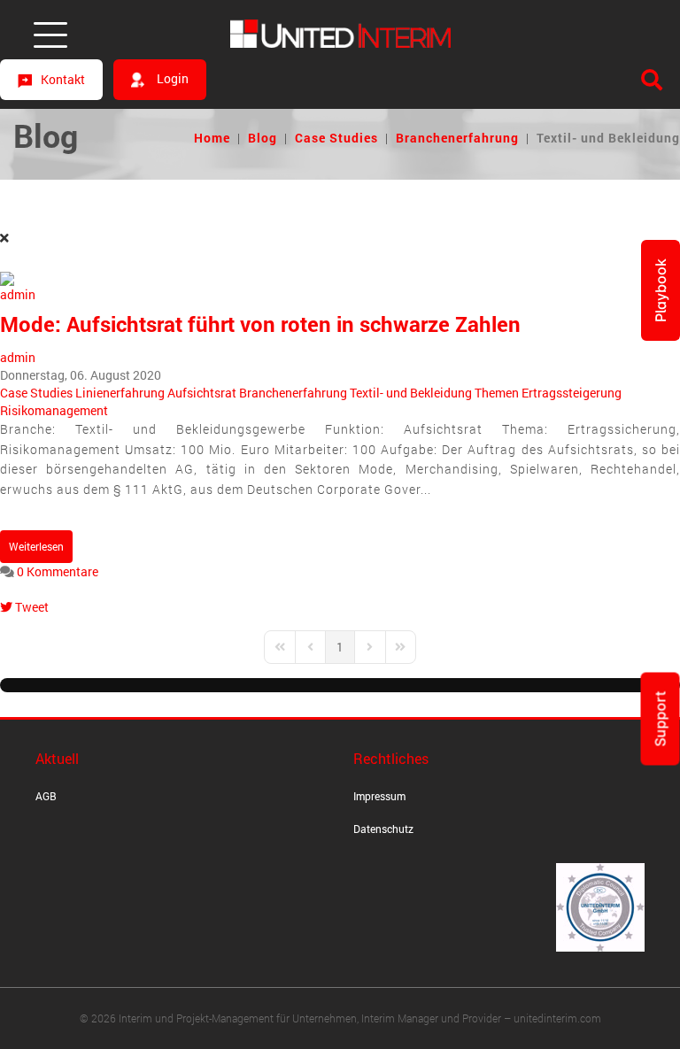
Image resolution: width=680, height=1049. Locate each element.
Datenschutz (383, 828)
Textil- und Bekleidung (411, 392)
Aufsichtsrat (201, 392)
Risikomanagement (54, 410)
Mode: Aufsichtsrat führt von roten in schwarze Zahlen (260, 324)
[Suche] (651, 79)
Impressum (379, 796)
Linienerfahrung (120, 392)
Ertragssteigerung (572, 392)
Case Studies (336, 137)
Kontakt (63, 79)
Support (660, 718)
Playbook (660, 290)
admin (17, 357)
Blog (262, 137)
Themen (497, 392)
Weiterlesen (36, 546)
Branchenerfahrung (457, 137)
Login (171, 78)
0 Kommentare (57, 571)
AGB (46, 796)
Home (212, 137)
